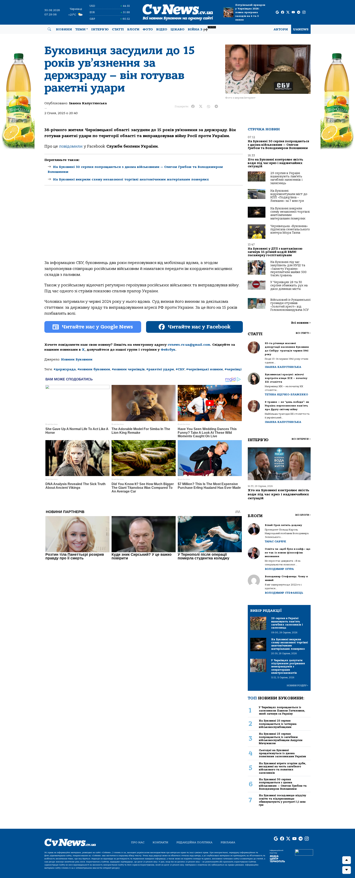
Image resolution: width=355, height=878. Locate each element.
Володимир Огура (279, 568)
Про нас (137, 842)
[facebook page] (282, 12)
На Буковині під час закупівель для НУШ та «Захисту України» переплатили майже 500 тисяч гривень (288, 268)
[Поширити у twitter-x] (200, 106)
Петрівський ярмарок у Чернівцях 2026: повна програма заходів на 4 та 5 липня (250, 12)
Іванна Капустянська (88, 103)
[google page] (277, 12)
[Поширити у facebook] (193, 106)
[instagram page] (303, 12)
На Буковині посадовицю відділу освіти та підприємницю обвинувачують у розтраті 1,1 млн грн (282, 800)
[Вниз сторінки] (346, 870)
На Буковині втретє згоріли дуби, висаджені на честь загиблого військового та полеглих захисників (282, 768)
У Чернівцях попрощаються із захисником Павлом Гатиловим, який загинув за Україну (282, 710)
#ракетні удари (160, 369)
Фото (148, 29)
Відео (161, 29)
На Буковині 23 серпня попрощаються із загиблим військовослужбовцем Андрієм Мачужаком (280, 738)
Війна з (202, 28)
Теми (80, 29)
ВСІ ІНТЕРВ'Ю (301, 439)
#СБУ (180, 369)
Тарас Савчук (275, 541)
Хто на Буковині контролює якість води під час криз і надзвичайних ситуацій (275, 163)
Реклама (228, 842)
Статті (118, 29)
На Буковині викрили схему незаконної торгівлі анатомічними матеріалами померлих (131, 179)
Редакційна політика (194, 842)
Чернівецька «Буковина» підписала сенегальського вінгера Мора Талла (290, 229)
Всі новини (301, 323)
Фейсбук (168, 349)
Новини (64, 29)
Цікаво (177, 29)
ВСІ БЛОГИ (303, 515)
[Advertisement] (143, 226)
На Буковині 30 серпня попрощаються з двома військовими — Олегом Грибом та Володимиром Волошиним (278, 145)
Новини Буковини (76, 359)
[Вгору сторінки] (346, 860)
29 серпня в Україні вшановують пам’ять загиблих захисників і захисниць (286, 178)
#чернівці (233, 369)
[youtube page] (293, 12)
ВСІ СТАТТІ (303, 333)
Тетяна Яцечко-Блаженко (286, 394)
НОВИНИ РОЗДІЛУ (297, 685)
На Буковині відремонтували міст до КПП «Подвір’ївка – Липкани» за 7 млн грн (288, 196)
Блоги (133, 29)
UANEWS (301, 29)
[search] (49, 29)
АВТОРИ (281, 29)
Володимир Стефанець (284, 592)
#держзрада (65, 369)
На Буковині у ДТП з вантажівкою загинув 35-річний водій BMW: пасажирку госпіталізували (275, 252)
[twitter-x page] (287, 12)
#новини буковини (93, 369)
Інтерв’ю (100, 29)
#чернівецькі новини (204, 369)
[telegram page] (298, 12)
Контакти (160, 842)
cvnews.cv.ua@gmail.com (189, 345)
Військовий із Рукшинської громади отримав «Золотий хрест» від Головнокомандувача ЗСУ (290, 305)
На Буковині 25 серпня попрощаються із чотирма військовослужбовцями (277, 724)
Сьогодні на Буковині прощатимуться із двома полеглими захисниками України (282, 753)
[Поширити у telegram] (216, 106)
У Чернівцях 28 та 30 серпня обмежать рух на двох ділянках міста (289, 285)
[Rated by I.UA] (304, 852)
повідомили (71, 146)
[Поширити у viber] (208, 106)
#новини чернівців (128, 369)
